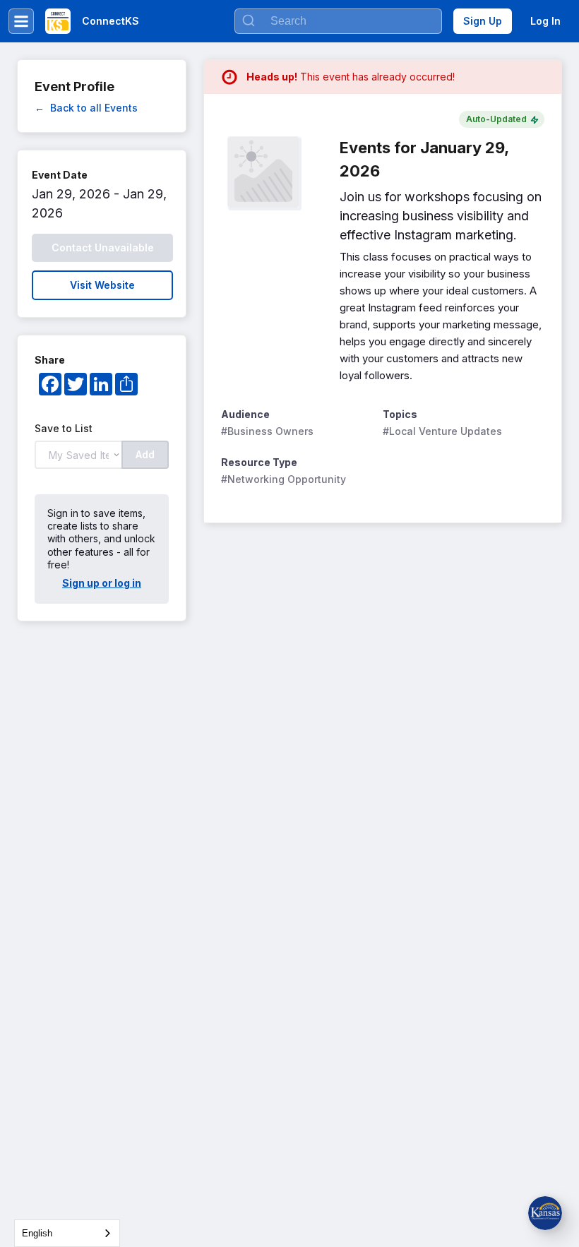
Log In (545, 21)
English (37, 1233)
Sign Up (482, 21)
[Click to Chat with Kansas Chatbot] (545, 1213)
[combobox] (67, 1233)
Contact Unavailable (103, 247)
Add (145, 454)
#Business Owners (267, 431)
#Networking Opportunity (283, 479)
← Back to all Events (86, 108)
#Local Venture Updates (442, 431)
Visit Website (102, 285)
